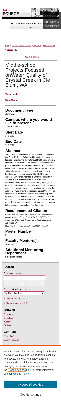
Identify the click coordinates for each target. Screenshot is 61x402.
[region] (30, 373)
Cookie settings (17, 370)
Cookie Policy (21, 373)
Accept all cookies (30, 384)
